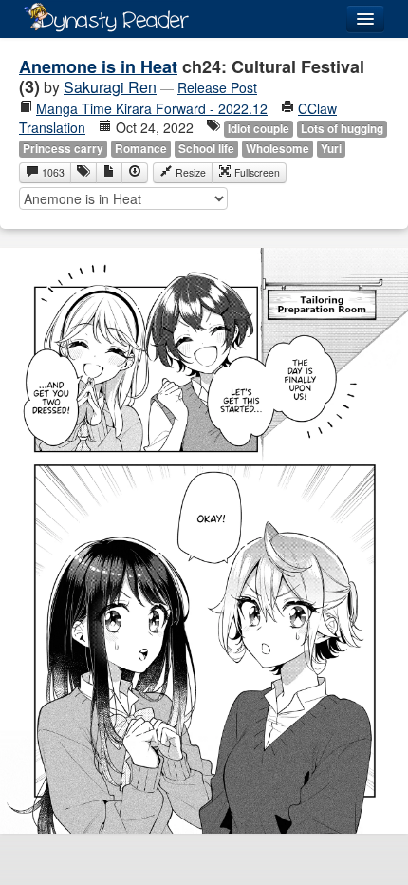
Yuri (331, 149)
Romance (141, 149)
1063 (52, 172)
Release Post (217, 87)
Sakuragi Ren (110, 87)
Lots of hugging (342, 129)
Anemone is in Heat (98, 66)
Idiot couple (258, 129)
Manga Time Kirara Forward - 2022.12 (152, 108)
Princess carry (63, 149)
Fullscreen (256, 172)
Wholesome (277, 149)
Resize (189, 172)
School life (206, 149)
